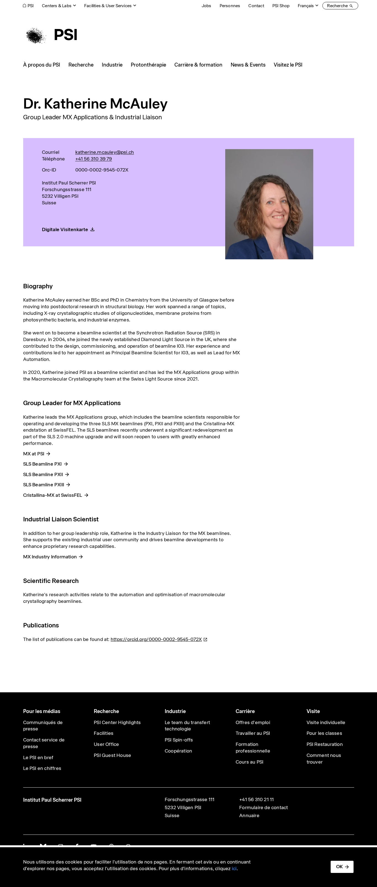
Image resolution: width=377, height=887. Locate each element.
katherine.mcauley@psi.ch (104, 152)
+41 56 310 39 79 (93, 159)
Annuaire (249, 815)
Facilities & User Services (108, 5)
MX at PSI (33, 453)
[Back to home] (50, 34)
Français (306, 5)
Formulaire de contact (263, 807)
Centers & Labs (56, 5)
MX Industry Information (50, 556)
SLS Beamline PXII (43, 474)
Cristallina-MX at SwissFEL (52, 495)
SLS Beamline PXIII (43, 484)
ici (234, 868)
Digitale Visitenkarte (65, 229)
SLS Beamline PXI (42, 464)
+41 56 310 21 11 (256, 799)
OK (339, 866)
